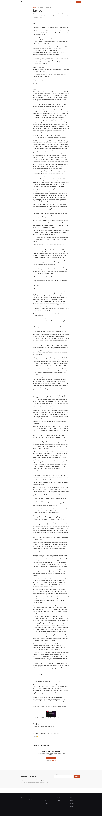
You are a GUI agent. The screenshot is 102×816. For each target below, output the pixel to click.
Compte (73, 1)
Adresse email (56, 774)
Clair (77, 812)
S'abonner (78, 1)
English (58, 800)
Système (75, 812)
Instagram (72, 805)
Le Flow (52, 1)
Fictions (46, 800)
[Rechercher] (70, 1)
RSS (71, 808)
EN (68, 1)
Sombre (80, 812)
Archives (46, 805)
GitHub (71, 806)
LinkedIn (71, 800)
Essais (59, 1)
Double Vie (64, 1)
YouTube (72, 803)
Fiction (56, 1)
